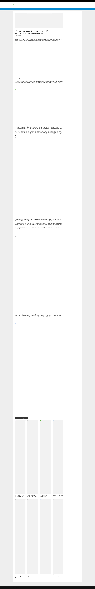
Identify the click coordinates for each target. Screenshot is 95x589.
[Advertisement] (39, 408)
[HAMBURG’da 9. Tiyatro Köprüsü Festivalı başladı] (32, 536)
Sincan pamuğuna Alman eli (58, 495)
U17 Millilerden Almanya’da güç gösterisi (45, 576)
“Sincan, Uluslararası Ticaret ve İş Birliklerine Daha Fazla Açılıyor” (32, 496)
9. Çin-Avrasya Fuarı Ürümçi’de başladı (43, 496)
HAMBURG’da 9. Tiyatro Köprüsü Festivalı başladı (31, 576)
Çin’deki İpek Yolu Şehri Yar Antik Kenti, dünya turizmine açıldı (20, 576)
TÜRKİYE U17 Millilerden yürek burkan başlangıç (57, 576)
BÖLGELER (21, 9)
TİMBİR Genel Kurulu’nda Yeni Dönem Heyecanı (19, 496)
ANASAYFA (15, 9)
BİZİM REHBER (27, 9)
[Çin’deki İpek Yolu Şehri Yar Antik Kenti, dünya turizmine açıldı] (20, 536)
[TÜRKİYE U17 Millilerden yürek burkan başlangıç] (58, 536)
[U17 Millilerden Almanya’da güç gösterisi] (45, 536)
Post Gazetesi (21, 587)
